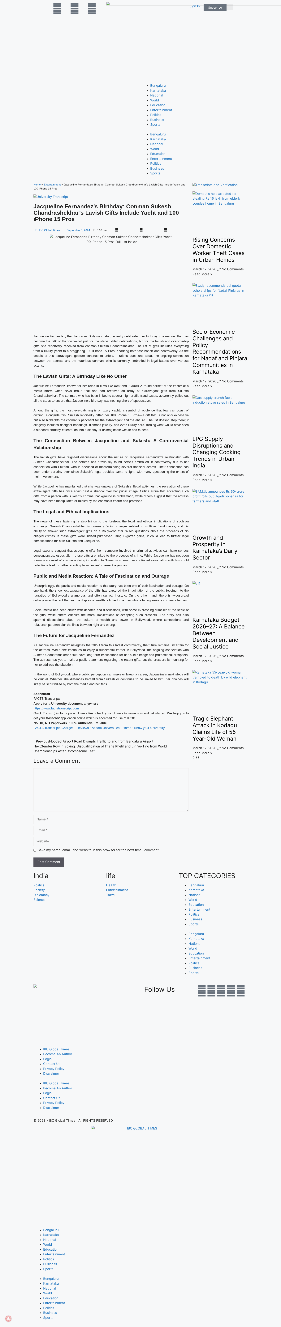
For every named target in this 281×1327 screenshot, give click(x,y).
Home (37, 184)
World (154, 100)
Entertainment (161, 110)
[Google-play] (231, 991)
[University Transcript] (50, 197)
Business (157, 120)
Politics (155, 115)
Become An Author (57, 1054)
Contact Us (51, 1064)
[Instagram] (240, 991)
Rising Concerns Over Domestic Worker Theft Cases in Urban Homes (218, 249)
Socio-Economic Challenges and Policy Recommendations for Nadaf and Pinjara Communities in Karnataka (219, 351)
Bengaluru (158, 85)
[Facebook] (201, 991)
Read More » (202, 274)
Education (158, 105)
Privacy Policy (53, 1069)
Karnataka (158, 90)
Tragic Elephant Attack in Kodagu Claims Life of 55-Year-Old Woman (215, 728)
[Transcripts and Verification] (215, 185)
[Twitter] (211, 991)
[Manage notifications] (8, 1319)
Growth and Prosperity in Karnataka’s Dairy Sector (214, 547)
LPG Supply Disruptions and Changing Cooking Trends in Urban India (216, 452)
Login (47, 1059)
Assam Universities (106, 728)
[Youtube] (221, 991)
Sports (155, 124)
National (156, 95)
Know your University (149, 728)
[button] (230, 7)
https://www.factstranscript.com (56, 708)
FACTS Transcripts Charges (53, 728)
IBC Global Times (56, 1049)
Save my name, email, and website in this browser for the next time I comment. (99, 850)
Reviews (83, 728)
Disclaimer (51, 1073)
